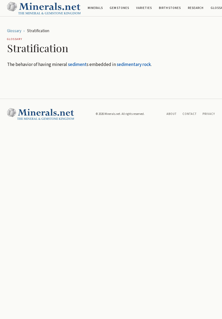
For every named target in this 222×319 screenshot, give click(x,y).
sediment (77, 64)
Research (196, 8)
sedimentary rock (134, 64)
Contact (189, 114)
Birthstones (170, 8)
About (171, 114)
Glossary (14, 31)
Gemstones (119, 8)
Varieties (144, 8)
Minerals (95, 8)
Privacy (209, 114)
